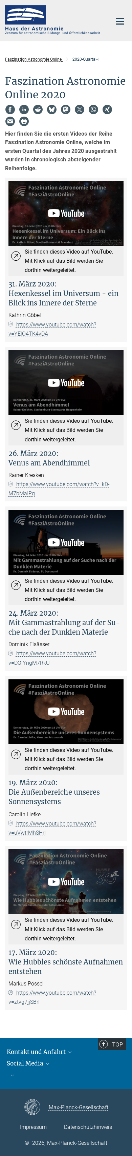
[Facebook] (10, 109)
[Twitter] (79, 109)
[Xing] (107, 109)
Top (117, 1044)
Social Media (26, 1063)
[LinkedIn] (24, 109)
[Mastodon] (66, 109)
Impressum (33, 1127)
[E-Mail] (10, 121)
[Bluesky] (52, 109)
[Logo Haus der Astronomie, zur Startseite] (53, 20)
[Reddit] (38, 109)
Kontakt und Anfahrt (37, 1052)
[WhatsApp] (93, 109)
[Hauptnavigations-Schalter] (120, 21)
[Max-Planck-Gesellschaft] (36, 1107)
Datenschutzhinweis (88, 1127)
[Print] (24, 121)
